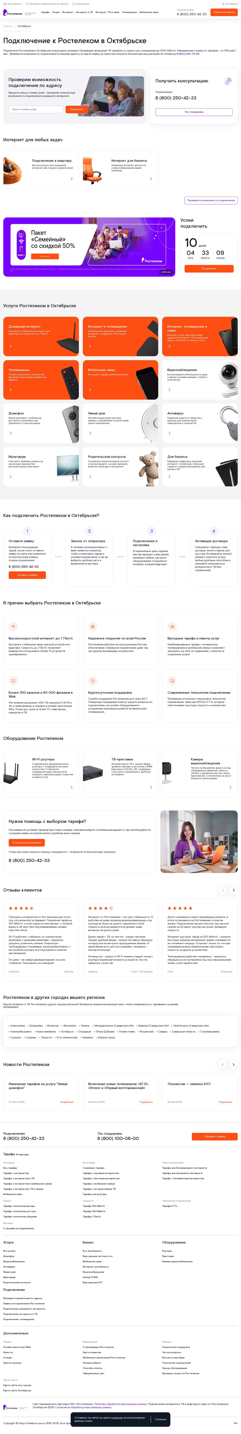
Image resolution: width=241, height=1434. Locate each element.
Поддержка (82, 3)
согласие (116, 1418)
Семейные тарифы (93, 1168)
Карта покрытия (92, 1352)
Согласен (160, 1419)
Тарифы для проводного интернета (182, 1173)
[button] (120, 52)
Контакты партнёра (173, 1357)
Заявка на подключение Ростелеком (23, 1303)
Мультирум (9, 1277)
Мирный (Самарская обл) (153, 1026)
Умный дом (9, 1272)
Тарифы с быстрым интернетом (101, 1178)
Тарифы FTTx (169, 1206)
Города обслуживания (174, 1368)
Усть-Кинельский (67, 1037)
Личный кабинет (92, 1363)
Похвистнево (127, 1031)
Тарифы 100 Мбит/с (94, 1206)
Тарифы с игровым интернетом (101, 1173)
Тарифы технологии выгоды (19, 1206)
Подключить (209, 268)
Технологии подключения (176, 1363)
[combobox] (36, 109)
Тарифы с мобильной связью (99, 1184)
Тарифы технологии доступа (19, 1211)
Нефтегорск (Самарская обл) (191, 1026)
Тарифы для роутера (95, 1194)
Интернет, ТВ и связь (107, 12)
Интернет (67, 12)
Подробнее (66, 1102)
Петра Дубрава (105, 1031)
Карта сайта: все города (17, 1385)
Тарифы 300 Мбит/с (94, 1211)
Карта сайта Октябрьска (17, 1390)
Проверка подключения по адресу (48, 3)
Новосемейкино (46, 1031)
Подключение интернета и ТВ (20, 1314)
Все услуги (9, 1251)
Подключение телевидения (18, 1319)
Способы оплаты (92, 1368)
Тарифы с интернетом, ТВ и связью (23, 1189)
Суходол (15, 1037)
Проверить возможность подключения (211, 200)
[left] (223, 890)
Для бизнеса (14, 3)
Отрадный (84, 1031)
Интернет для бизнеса (96, 1267)
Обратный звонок (224, 12)
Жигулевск (69, 1026)
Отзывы (7, 1357)
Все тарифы (10, 1168)
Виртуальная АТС (93, 1282)
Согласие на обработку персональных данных (83, 1407)
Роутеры (167, 1251)
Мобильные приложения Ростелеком (104, 1357)
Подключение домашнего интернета (24, 1309)
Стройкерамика (209, 1031)
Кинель (85, 1026)
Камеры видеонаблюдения (177, 1261)
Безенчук (53, 1026)
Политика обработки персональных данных (120, 1404)
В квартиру (22, 1154)
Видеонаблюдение (14, 1261)
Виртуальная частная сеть (98, 1256)
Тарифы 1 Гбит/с (92, 1216)
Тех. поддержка (193, 112)
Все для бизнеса (92, 1251)
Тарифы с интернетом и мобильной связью (27, 1184)
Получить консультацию (26, 842)
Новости (8, 1352)
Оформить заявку (214, 1136)
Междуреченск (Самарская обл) (114, 1026)
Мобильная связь (149, 12)
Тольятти (46, 1037)
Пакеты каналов (12, 1363)
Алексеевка (17, 1026)
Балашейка (36, 1026)
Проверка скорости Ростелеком (180, 1373)
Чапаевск (87, 1037)
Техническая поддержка (176, 1347)
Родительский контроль (16, 1282)
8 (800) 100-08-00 (118, 1139)
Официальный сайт (93, 1373)
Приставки (168, 1256)
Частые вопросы (171, 1352)
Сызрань (31, 1037)
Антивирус (9, 1267)
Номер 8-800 (90, 1277)
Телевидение (129, 12)
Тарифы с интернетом (16, 1173)
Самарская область (184, 1031)
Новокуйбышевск (21, 1031)
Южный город (106, 1037)
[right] (234, 890)
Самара (162, 1031)
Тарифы (45, 12)
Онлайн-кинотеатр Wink (17, 1347)
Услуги (56, 12)
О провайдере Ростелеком (98, 1347)
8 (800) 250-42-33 (192, 14)
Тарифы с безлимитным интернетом (183, 1178)
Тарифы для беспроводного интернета (184, 1168)
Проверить (77, 109)
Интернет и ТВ (84, 12)
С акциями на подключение (18, 1228)
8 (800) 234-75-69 (188, 54)
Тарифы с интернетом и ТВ (19, 1178)
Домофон (8, 1256)
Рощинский (146, 1031)
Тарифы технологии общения (20, 1216)
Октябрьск (232, 3)
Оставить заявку (27, 575)
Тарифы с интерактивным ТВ (99, 1189)
